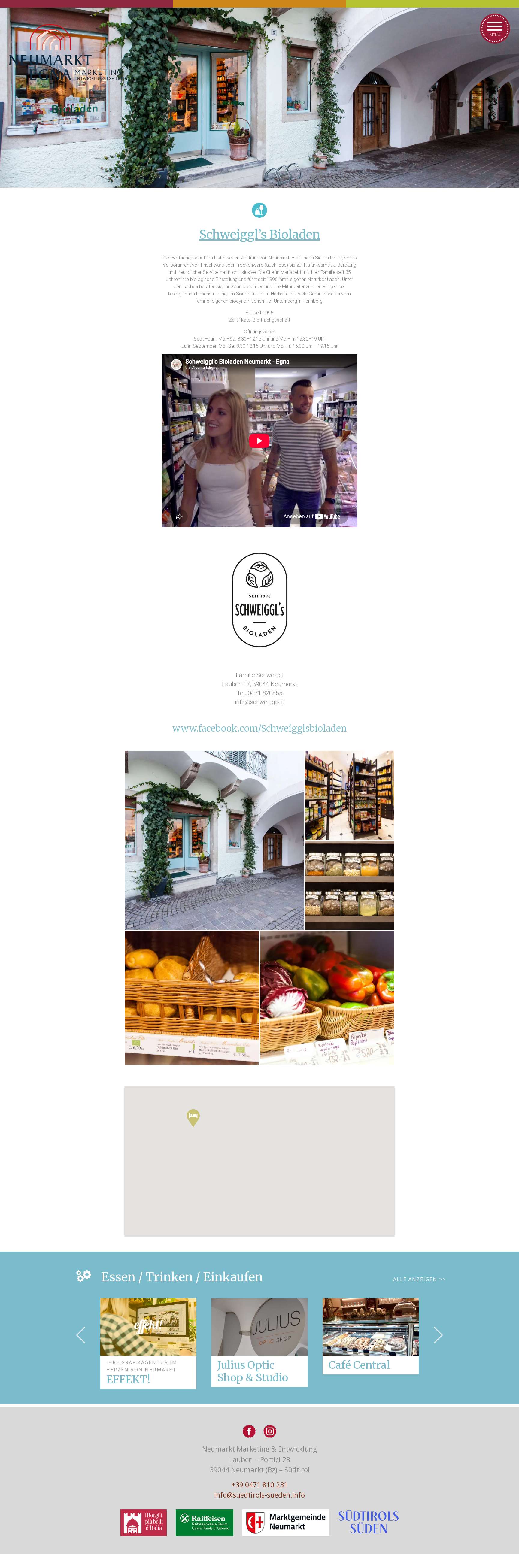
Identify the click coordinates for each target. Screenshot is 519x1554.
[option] (259, 1342)
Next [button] (438, 1335)
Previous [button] (80, 1335)
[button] (193, 1118)
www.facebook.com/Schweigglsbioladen (259, 728)
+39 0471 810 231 (260, 1484)
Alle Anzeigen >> (419, 1279)
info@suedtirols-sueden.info (259, 1495)
